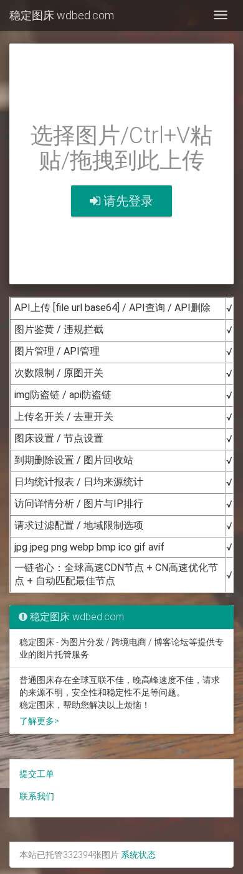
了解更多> (39, 721)
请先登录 (126, 200)
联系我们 (36, 796)
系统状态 (138, 855)
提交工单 (36, 774)
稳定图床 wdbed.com (61, 15)
